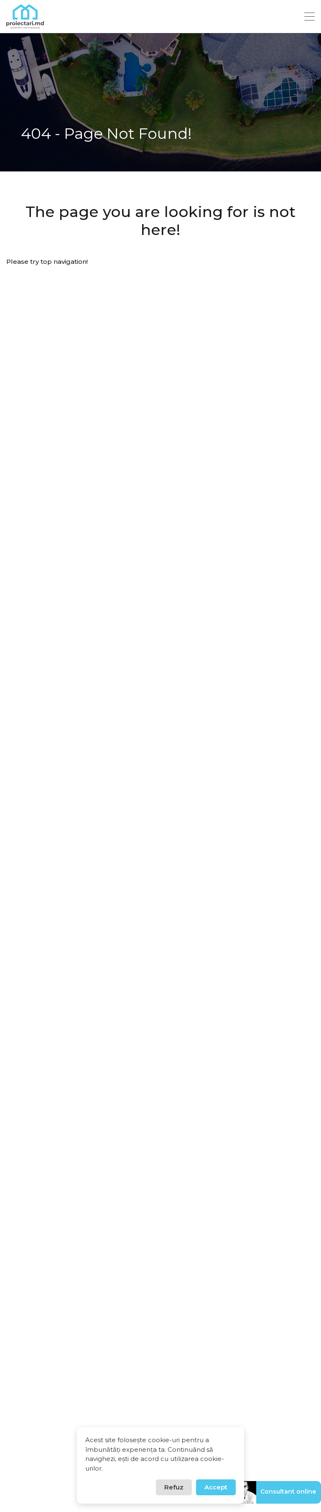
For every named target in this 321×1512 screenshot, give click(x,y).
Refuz (173, 1487)
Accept (215, 1487)
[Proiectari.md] (25, 25)
